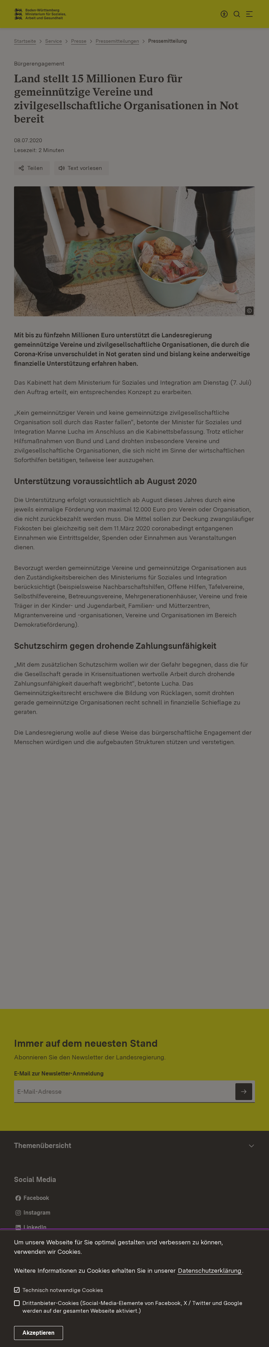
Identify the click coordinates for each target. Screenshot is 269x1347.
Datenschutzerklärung (209, 1270)
